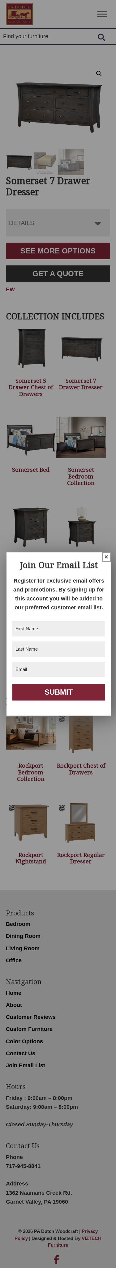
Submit (59, 692)
